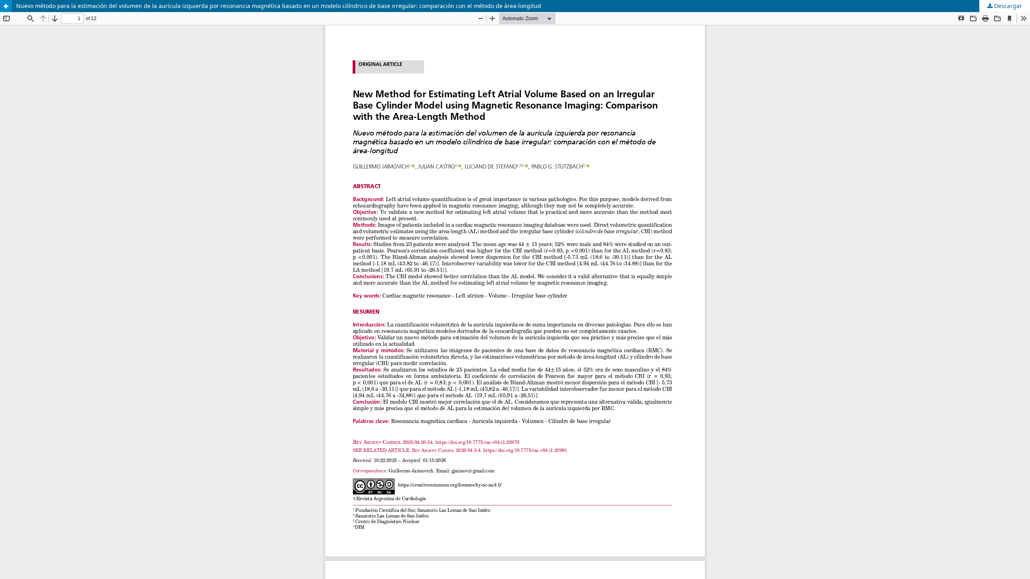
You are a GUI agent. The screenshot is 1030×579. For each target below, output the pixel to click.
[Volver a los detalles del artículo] (6, 6)
